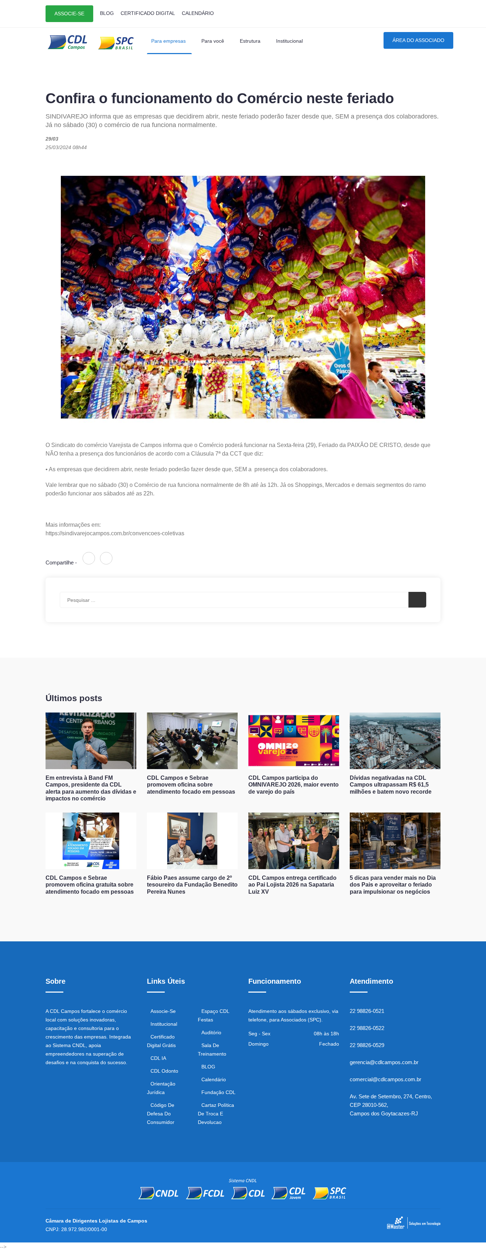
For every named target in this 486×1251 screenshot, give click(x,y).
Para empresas (169, 41)
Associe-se (163, 1011)
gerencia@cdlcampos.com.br (384, 1062)
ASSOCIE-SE (69, 13)
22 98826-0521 (367, 1011)
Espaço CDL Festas (213, 1015)
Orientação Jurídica (161, 1088)
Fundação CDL (218, 1092)
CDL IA (158, 1058)
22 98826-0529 (367, 1045)
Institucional (289, 41)
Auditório (211, 1032)
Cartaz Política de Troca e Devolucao (216, 1113)
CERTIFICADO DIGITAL (148, 13)
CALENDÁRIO (198, 13)
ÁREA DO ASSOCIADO (418, 40)
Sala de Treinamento (212, 1049)
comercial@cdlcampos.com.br (385, 1079)
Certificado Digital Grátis (161, 1041)
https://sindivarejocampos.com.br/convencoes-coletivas (115, 533)
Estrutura (251, 41)
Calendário (213, 1079)
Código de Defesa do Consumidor (160, 1113)
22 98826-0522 (367, 1028)
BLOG (107, 13)
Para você (213, 41)
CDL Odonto (164, 1071)
